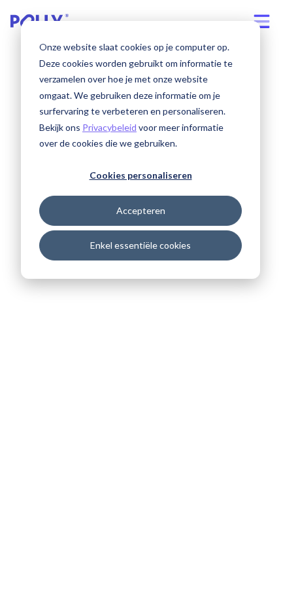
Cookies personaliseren (141, 175)
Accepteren (140, 210)
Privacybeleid (109, 127)
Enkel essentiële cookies (140, 245)
